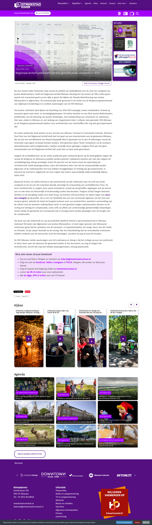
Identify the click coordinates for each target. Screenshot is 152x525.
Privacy (59, 513)
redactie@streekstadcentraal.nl (76, 259)
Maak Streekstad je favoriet (97, 83)
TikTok (69, 262)
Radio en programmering (67, 494)
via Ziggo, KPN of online (35, 275)
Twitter (49, 262)
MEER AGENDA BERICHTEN (30, 454)
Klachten (60, 506)
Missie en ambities (64, 503)
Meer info (146, 522)
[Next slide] (135, 475)
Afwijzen (137, 522)
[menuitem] (64, 3)
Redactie (60, 500)
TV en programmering (66, 497)
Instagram (58, 262)
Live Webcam (119, 13)
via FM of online (34, 272)
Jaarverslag (61, 516)
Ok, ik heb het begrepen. (124, 522)
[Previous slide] (17, 475)
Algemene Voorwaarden (67, 510)
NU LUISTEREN (125, 13)
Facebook (40, 262)
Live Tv (131, 13)
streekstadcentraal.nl (66, 269)
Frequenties (61, 490)
